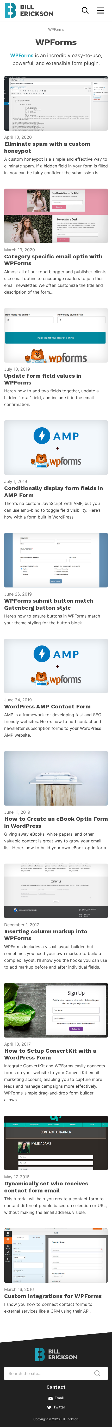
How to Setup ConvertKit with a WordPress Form (50, 1054)
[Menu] (100, 10)
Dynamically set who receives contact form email (46, 1186)
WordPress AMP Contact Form (47, 706)
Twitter (59, 1407)
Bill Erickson (29, 10)
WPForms (22, 56)
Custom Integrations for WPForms (53, 1296)
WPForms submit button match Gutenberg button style (48, 604)
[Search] (85, 10)
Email (59, 1398)
